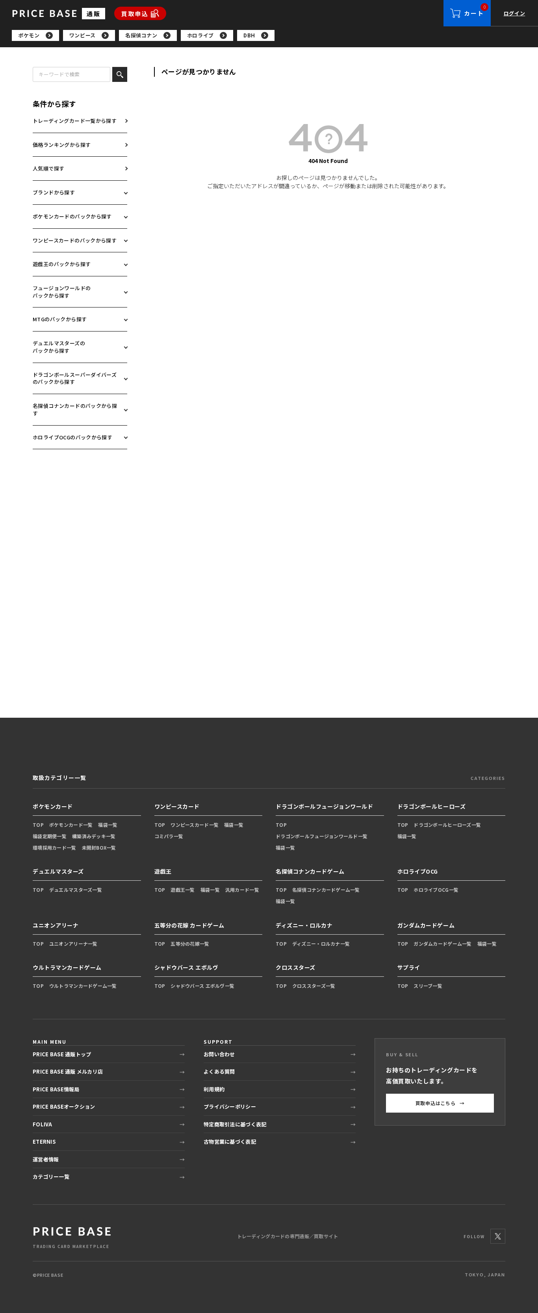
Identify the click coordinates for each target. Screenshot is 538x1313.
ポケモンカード (53, 806)
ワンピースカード (177, 806)
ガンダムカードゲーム (426, 925)
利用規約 (214, 1089)
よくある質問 (219, 1071)
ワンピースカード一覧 (195, 824)
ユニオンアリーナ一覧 (73, 943)
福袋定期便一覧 (50, 836)
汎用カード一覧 (242, 889)
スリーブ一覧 (428, 985)
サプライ (408, 967)
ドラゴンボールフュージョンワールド (324, 806)
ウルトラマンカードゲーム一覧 (83, 985)
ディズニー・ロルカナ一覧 (321, 943)
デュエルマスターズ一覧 (75, 889)
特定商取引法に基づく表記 (235, 1124)
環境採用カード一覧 (54, 847)
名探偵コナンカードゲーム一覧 (326, 889)
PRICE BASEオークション (64, 1106)
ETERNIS (44, 1141)
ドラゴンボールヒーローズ (431, 806)
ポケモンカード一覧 (71, 824)
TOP (38, 824)
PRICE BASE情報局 (56, 1089)
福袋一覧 (107, 824)
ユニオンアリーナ (55, 925)
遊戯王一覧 (183, 889)
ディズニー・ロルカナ (304, 925)
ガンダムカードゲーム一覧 (442, 943)
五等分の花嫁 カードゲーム (189, 925)
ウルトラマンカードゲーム (67, 967)
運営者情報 (46, 1159)
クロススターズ (295, 967)
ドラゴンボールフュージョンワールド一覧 (321, 836)
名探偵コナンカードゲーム (310, 871)
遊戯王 (163, 871)
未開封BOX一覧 (99, 847)
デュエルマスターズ (58, 871)
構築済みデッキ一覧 (94, 836)
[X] (497, 1236)
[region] (275, 35)
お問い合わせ (219, 1054)
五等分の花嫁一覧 (190, 943)
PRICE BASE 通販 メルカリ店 (68, 1071)
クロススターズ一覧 (314, 985)
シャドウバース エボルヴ (186, 967)
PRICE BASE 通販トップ (62, 1054)
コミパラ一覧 (169, 836)
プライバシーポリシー (230, 1106)
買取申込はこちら (440, 1103)
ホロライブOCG (417, 871)
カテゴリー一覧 (51, 1176)
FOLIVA (42, 1124)
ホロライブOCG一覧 (436, 889)
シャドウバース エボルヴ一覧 (202, 985)
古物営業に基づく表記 (230, 1141)
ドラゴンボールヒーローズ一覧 (447, 824)
